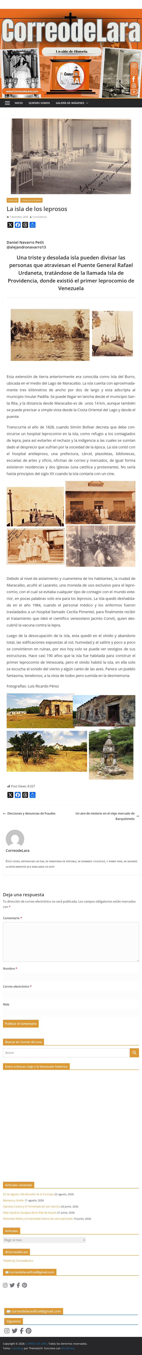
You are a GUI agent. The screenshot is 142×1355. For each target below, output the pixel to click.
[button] (86, 103)
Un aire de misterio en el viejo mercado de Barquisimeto (105, 816)
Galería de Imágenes (70, 103)
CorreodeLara (40, 216)
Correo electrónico (17, 986)
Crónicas (12, 200)
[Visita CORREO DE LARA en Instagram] (5, 1286)
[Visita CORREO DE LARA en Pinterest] (24, 1286)
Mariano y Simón (13, 1200)
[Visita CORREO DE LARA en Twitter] (12, 1286)
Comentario (12, 918)
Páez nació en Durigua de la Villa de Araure (30, 1212)
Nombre (10, 969)
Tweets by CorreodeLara (18, 1260)
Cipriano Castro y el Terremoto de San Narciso (31, 1206)
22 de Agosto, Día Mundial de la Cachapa (28, 1194)
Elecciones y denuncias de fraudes (31, 813)
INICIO (19, 103)
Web (6, 1004)
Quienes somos (39, 103)
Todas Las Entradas (31, 200)
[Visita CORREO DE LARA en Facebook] (18, 1286)
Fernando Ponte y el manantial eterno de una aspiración (38, 1218)
